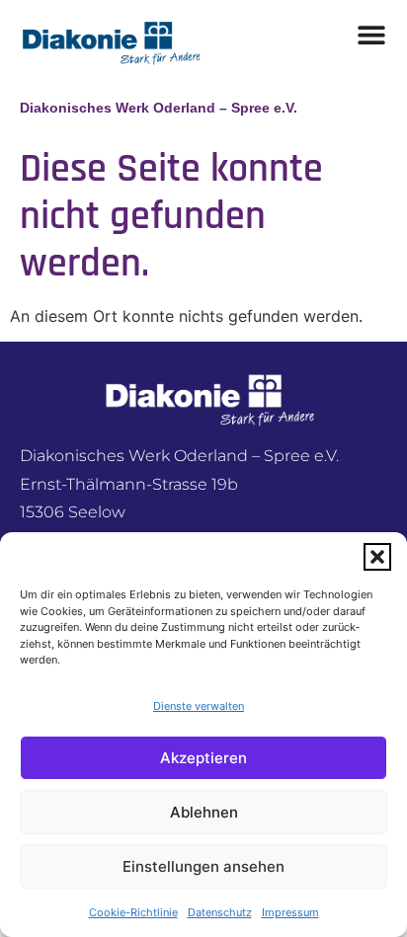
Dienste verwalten (198, 706)
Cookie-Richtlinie (133, 912)
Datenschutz (220, 912)
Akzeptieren (203, 757)
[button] (377, 557)
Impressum (290, 912)
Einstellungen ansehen (203, 866)
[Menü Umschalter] (371, 34)
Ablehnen (204, 812)
